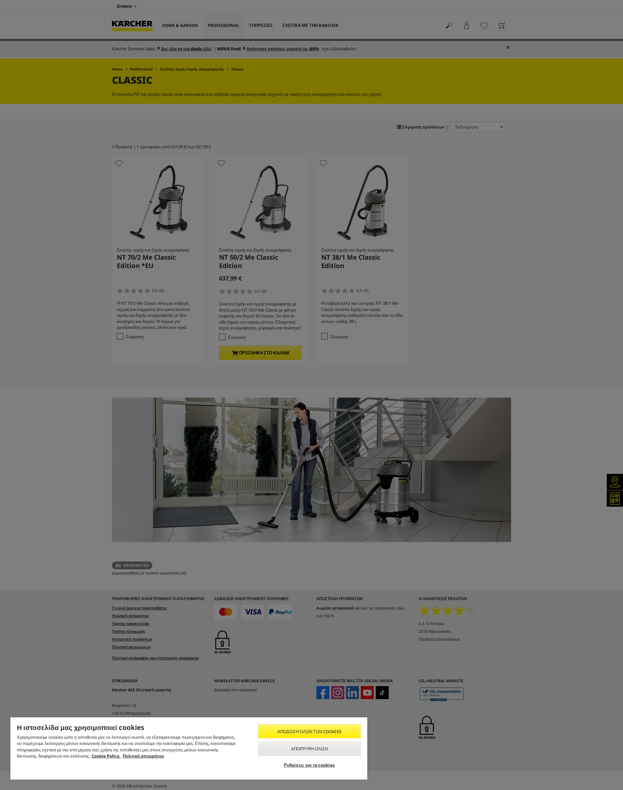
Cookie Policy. (106, 756)
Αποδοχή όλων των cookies (309, 731)
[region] (188, 748)
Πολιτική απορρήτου (143, 756)
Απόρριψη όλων (309, 749)
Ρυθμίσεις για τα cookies (309, 765)
